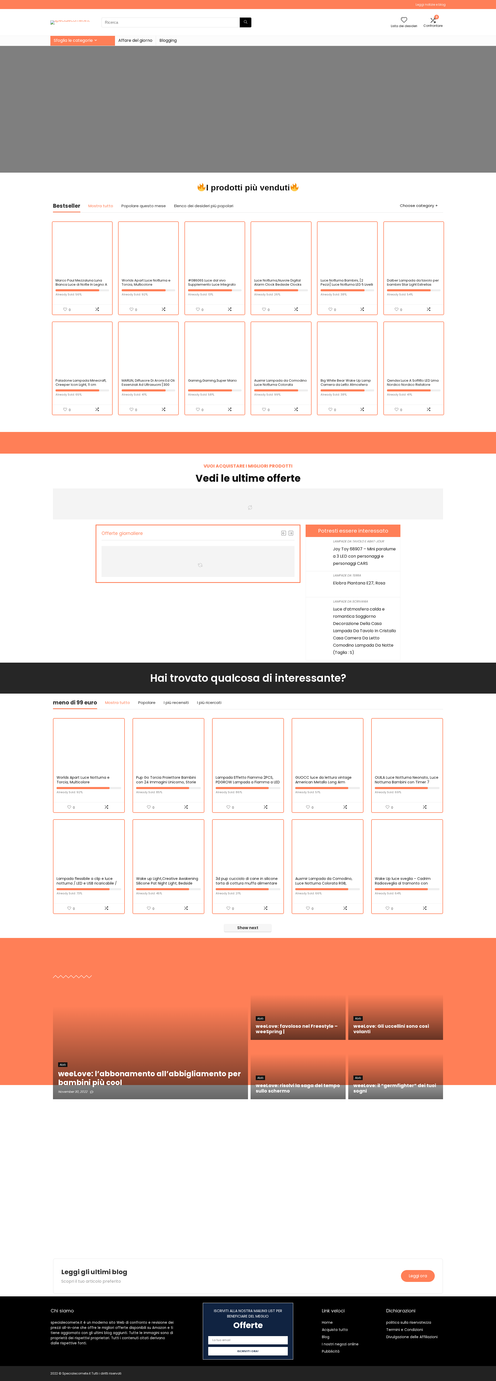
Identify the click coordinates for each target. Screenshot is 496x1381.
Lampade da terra (347, 575)
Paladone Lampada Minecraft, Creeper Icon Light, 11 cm (81, 382)
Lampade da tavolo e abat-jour (358, 541)
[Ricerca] (245, 22)
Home (327, 1322)
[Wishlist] (404, 20)
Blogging (168, 40)
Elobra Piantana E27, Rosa (359, 583)
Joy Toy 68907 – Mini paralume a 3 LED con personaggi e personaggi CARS (364, 556)
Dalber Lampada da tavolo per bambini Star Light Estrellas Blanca (413, 284)
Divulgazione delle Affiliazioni (412, 1336)
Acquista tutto (335, 1329)
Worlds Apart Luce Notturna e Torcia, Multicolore (146, 282)
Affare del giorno (135, 40)
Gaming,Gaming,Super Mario (212, 380)
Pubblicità (330, 1351)
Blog (325, 1336)
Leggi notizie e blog (431, 4)
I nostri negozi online (340, 1344)
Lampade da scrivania (350, 601)
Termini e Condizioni (404, 1329)
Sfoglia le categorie (73, 40)
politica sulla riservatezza (408, 1322)
